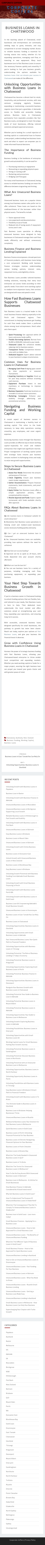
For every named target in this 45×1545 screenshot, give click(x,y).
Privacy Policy (30, 1540)
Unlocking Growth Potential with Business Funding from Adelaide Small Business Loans (22, 876)
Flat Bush (9, 1380)
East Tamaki (10, 1432)
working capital (27, 740)
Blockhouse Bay (12, 1419)
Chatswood (10, 738)
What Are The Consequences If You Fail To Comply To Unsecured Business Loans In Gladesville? (21, 1207)
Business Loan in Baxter (15, 793)
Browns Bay (10, 1497)
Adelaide (9, 1354)
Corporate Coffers (12, 2)
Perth (8, 1406)
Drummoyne (10, 1428)
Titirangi (9, 1445)
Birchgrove (10, 1367)
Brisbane (9, 1393)
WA (7, 1410)
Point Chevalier (12, 1493)
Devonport (10, 1454)
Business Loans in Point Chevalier (18, 1146)
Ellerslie (9, 1489)
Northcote (10, 1471)
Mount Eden (10, 1402)
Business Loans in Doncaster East (18, 854)
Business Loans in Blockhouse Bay (18, 865)
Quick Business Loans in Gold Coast (19, 1128)
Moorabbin (10, 1363)
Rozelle (9, 1484)
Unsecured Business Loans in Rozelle (19, 1117)
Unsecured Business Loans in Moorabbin (21, 805)
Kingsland (10, 1450)
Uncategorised (11, 1528)
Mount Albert (11, 1458)
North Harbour (11, 1476)
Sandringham (11, 1467)
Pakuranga (10, 1519)
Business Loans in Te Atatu (16, 1162)
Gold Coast (10, 1424)
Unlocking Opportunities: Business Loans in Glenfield (22, 764)
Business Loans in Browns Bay (17, 1151)
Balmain (9, 1389)
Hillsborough (11, 1376)
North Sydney (11, 1511)
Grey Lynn (9, 1463)
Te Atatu (9, 1480)
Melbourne (10, 1345)
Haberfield (10, 1502)
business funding (13, 740)
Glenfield (9, 1441)
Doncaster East (11, 1415)
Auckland (19, 738)
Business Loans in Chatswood (22, 29)
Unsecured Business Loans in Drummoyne (21, 910)
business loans (10, 743)
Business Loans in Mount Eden (17, 838)
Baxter (8, 1341)
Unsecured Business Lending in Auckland (21, 1255)
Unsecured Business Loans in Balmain (20, 829)
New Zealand (28, 738)
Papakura (9, 1332)
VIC (7, 1350)
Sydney (8, 1524)
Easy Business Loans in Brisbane (18, 834)
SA (7, 1358)
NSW (8, 1371)
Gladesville (10, 1506)
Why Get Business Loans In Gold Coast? (20, 1194)
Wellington (10, 1515)
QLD (7, 1398)
